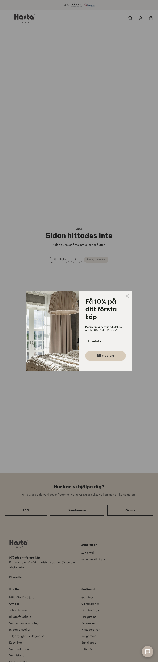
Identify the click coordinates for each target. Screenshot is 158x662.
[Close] (127, 296)
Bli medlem (105, 356)
